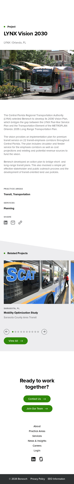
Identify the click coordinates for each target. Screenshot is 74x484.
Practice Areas (37, 431)
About (37, 426)
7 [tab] (29, 331)
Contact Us (34, 399)
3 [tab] (18, 331)
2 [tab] (15, 331)
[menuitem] (37, 426)
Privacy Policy (37, 479)
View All (13, 341)
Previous (7, 332)
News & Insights (37, 441)
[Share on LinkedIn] (5, 222)
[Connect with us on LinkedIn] (33, 459)
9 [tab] (35, 331)
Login (37, 450)
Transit (8, 194)
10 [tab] (38, 331)
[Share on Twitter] (13, 222)
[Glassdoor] (41, 459)
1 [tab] (12, 331)
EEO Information (56, 479)
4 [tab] (21, 331)
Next (45, 332)
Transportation (21, 194)
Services (37, 436)
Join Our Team (35, 408)
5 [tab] (24, 331)
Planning (9, 208)
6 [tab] (27, 331)
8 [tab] (32, 331)
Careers (37, 446)
